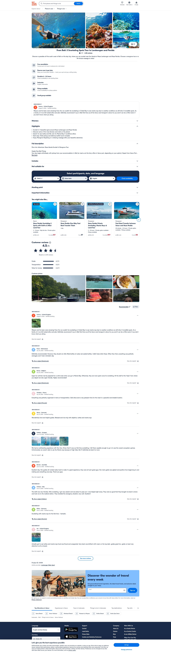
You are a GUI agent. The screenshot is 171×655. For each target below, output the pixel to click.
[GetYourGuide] (34, 3)
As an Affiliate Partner (130, 634)
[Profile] (136, 2)
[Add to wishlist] (55, 204)
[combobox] (56, 4)
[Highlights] (137, 126)
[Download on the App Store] (71, 636)
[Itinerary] (137, 121)
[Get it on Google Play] (71, 629)
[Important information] (137, 193)
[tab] (42, 608)
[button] (85, 53)
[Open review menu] (137, 315)
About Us (115, 628)
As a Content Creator (130, 631)
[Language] (129, 2)
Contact (84, 628)
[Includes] (137, 161)
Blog (114, 634)
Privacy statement (37, 600)
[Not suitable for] (137, 166)
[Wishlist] (122, 2)
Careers (115, 631)
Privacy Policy (85, 634)
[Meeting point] (137, 187)
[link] (44, 219)
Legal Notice (85, 631)
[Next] (139, 220)
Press (114, 637)
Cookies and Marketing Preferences (91, 637)
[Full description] (137, 144)
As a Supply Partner (129, 628)
